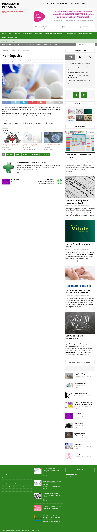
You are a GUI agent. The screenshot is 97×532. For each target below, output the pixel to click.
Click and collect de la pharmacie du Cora (78, 34)
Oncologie (77, 454)
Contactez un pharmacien (53, 34)
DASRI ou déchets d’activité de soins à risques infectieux (84, 403)
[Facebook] (76, 95)
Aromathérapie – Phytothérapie (80, 434)
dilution (10, 155)
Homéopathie (79, 444)
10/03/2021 (78, 395)
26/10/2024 (47, 508)
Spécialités (38, 34)
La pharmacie (27, 34)
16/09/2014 (78, 437)
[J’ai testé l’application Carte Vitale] (88, 111)
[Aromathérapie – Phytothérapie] (69, 435)
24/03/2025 (70, 249)
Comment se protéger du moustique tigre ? (10, 145)
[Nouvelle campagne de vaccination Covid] (80, 111)
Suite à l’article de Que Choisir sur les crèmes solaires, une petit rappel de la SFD (52, 517)
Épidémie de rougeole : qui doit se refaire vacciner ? (78, 291)
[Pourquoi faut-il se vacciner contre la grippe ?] (53, 137)
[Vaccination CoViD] (69, 395)
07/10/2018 (47, 474)
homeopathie (36, 155)
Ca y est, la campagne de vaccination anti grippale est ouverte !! (51, 470)
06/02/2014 (78, 385)
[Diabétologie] (69, 425)
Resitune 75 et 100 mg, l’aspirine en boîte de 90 (30, 145)
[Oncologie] (69, 456)
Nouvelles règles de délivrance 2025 (79, 80)
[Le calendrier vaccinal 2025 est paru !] (71, 111)
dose (18, 155)
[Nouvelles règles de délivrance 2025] (80, 118)
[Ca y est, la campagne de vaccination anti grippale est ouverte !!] (37, 471)
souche (46, 155)
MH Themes (35, 530)
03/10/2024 (47, 499)
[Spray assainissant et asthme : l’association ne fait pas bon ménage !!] (37, 483)
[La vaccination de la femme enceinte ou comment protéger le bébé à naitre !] (37, 496)
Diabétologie (78, 423)
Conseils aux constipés (75, 84)
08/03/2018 (47, 486)
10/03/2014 (78, 406)
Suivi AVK (77, 414)
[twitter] (84, 95)
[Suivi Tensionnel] (69, 385)
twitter (12, 41)
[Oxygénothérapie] (69, 376)
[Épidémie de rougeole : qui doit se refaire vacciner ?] (71, 118)
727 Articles (43, 162)
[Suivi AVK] (69, 416)
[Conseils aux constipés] (88, 118)
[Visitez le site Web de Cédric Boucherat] (18, 173)
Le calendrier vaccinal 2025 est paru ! (79, 64)
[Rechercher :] (85, 44)
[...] (73, 171)
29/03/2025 (70, 206)
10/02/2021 (78, 376)
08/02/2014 (8, 61)
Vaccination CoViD (80, 393)
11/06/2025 (70, 160)
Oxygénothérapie (80, 374)
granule (25, 155)
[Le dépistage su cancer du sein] (37, 508)
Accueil (3, 34)
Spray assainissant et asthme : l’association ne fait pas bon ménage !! (52, 482)
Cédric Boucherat (18, 61)
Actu (10, 34)
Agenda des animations (9, 37)
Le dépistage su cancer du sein (52, 506)
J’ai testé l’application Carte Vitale (78, 72)
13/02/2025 (70, 341)
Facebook (4, 41)
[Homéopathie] (69, 446)
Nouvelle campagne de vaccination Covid (76, 201)
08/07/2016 (47, 521)
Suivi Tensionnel (80, 383)
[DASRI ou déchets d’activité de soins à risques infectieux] (69, 405)
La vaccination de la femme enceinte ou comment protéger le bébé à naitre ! (52, 495)
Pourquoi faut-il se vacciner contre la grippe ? (52, 145)
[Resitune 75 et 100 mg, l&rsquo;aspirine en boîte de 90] (32, 137)
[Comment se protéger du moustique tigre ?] (11, 137)
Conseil (17, 34)
